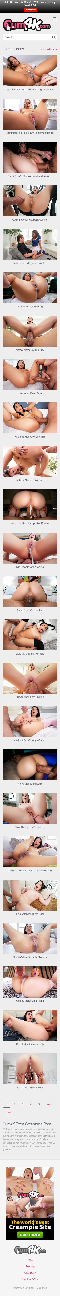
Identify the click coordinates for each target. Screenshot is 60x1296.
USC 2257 (30, 1273)
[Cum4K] (27, 24)
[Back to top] (54, 1289)
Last (8, 1112)
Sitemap (30, 1266)
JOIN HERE (30, 9)
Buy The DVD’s (30, 1279)
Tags (30, 1260)
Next (48, 1104)
